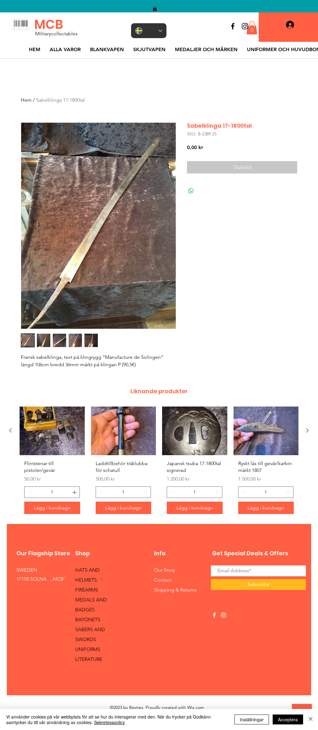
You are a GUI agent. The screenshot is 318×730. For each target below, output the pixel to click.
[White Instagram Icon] (223, 615)
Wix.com (195, 707)
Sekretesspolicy (109, 722)
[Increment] (75, 492)
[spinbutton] (52, 492)
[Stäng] (310, 719)
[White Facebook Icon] (214, 615)
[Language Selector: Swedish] (148, 30)
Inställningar (252, 719)
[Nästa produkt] (307, 430)
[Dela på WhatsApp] (191, 191)
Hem (26, 100)
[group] (159, 462)
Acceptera (288, 719)
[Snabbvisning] (52, 431)
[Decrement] (29, 492)
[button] (155, 8)
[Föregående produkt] (10, 430)
